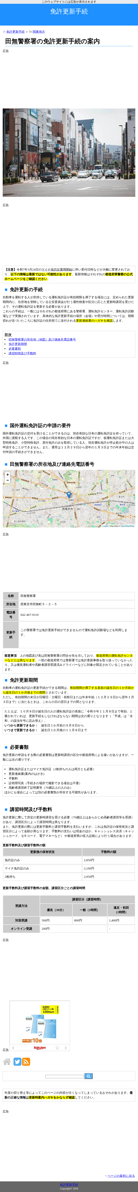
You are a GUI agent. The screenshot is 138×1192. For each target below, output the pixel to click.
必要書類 (15, 348)
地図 (68, 498)
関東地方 (39, 31)
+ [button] (7, 474)
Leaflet (105, 525)
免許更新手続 (15, 31)
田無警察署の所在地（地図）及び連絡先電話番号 (42, 339)
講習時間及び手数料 (22, 353)
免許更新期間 (18, 344)
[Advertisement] (69, 78)
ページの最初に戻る (121, 1176)
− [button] (7, 480)
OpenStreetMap (127, 525)
